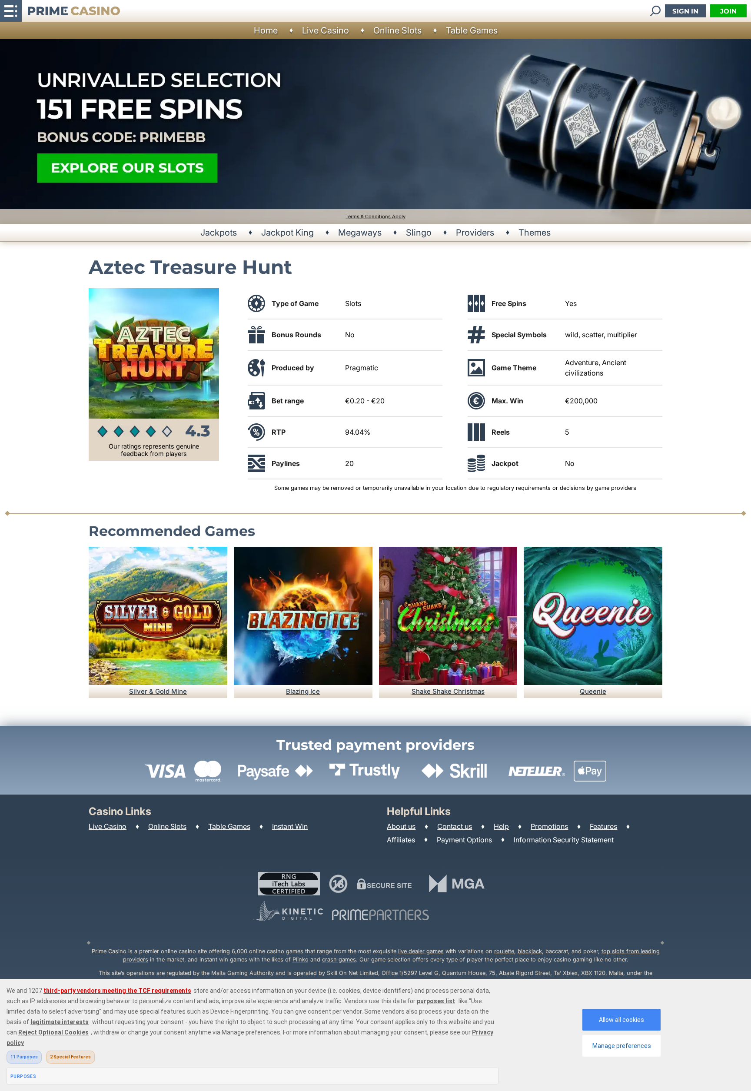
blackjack (530, 951)
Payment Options (464, 839)
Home (266, 30)
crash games (339, 959)
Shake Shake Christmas (448, 691)
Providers (475, 232)
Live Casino (325, 30)
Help (501, 826)
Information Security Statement (564, 839)
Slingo (419, 232)
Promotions (549, 826)
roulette (504, 951)
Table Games (472, 30)
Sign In (685, 11)
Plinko (300, 959)
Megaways (360, 232)
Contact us (454, 826)
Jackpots (218, 232)
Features (603, 826)
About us (401, 826)
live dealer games (421, 951)
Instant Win (290, 826)
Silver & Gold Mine (158, 691)
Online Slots (397, 30)
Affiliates (401, 839)
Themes (534, 232)
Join (728, 11)
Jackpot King (287, 232)
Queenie (593, 691)
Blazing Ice (303, 691)
